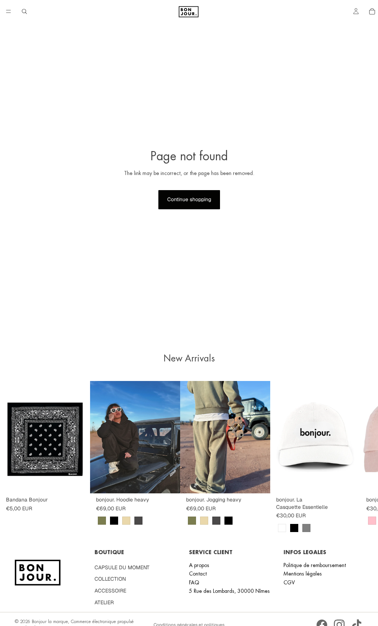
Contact (198, 573)
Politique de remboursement (315, 565)
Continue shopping (189, 199)
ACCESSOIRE (110, 590)
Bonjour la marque (50, 622)
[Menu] (8, 11)
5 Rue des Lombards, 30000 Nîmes (229, 591)
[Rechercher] (24, 11)
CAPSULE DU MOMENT (122, 567)
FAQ (194, 582)
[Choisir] (168, 482)
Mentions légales (303, 573)
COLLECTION (110, 579)
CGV (289, 582)
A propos (199, 565)
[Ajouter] (78, 482)
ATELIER (104, 602)
